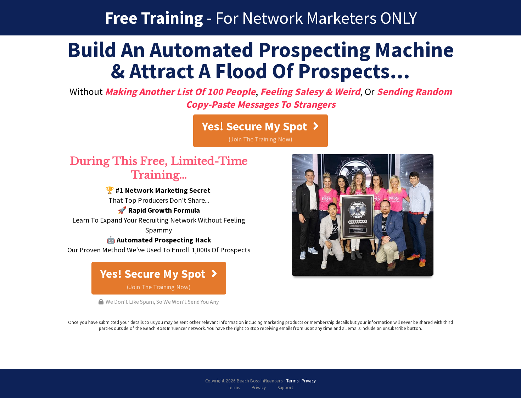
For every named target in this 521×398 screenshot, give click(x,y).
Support (285, 387)
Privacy (309, 381)
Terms (292, 381)
